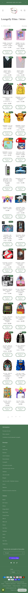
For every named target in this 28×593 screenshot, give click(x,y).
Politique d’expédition (17, 585)
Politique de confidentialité (22, 583)
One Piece (5, 528)
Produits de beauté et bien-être (9, 490)
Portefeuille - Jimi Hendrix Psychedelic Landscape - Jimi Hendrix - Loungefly (7, 237)
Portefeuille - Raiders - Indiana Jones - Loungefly (20, 264)
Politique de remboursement (11, 583)
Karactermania (6, 459)
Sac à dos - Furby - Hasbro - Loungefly (20, 401)
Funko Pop (5, 449)
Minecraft (5, 521)
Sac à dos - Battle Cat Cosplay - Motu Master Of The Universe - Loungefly (7, 347)
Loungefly (5, 462)
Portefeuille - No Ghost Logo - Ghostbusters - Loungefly (7, 264)
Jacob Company (6, 455)
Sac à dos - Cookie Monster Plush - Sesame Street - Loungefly (20, 374)
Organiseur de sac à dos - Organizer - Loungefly (7, 98)
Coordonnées (24, 585)
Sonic (4, 537)
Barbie (4, 499)
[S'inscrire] (22, 553)
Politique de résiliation (15, 590)
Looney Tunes (6, 515)
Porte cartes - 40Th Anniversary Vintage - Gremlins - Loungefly (20, 153)
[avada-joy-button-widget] (3, 589)
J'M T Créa (9, 581)
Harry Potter (5, 512)
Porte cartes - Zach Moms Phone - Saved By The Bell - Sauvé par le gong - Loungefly (7, 181)
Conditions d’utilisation (7, 585)
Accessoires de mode (7, 465)
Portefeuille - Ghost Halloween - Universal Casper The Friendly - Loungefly (20, 209)
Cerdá (4, 446)
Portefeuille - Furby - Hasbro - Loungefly (7, 208)
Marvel (4, 518)
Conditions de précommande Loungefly (11, 437)
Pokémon (5, 531)
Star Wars (5, 540)
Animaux (5, 471)
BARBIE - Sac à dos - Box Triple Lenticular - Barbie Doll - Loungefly (20, 45)
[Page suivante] (19, 416)
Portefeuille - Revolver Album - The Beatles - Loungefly (7, 290)
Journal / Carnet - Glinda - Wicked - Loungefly (20, 72)
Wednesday (5, 543)
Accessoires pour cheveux (8, 468)
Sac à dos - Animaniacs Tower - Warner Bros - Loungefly (20, 318)
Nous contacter (6, 434)
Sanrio (4, 534)
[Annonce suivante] (25, 2)
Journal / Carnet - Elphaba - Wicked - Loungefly (7, 72)
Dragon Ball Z (6, 509)
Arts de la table (6, 474)
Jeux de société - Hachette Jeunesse (11, 481)
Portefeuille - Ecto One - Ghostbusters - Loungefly (20, 179)
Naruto (4, 524)
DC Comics (5, 502)
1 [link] (8, 416)
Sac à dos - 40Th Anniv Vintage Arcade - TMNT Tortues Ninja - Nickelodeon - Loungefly (7, 319)
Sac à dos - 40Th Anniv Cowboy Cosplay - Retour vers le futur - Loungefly (20, 291)
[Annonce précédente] (2, 2)
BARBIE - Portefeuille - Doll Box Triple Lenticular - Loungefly (7, 44)
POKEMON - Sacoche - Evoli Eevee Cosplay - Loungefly (20, 127)
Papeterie (5, 487)
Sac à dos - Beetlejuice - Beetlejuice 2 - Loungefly (20, 347)
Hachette (5, 452)
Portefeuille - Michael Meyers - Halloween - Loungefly (20, 236)
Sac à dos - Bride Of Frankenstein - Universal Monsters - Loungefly (7, 375)
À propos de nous (7, 431)
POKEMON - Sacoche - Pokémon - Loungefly (7, 153)
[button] (2, 10)
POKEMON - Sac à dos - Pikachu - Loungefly (7, 126)
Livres (4, 484)
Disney (4, 505)
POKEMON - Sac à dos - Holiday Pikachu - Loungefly (20, 98)
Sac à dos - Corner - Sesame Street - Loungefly (7, 402)
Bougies (4, 477)
